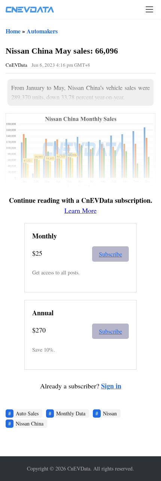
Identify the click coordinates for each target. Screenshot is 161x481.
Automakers (42, 31)
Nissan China (29, 423)
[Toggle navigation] (149, 9)
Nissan (110, 413)
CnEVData (16, 64)
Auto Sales (27, 413)
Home (13, 31)
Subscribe (110, 254)
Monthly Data (70, 413)
